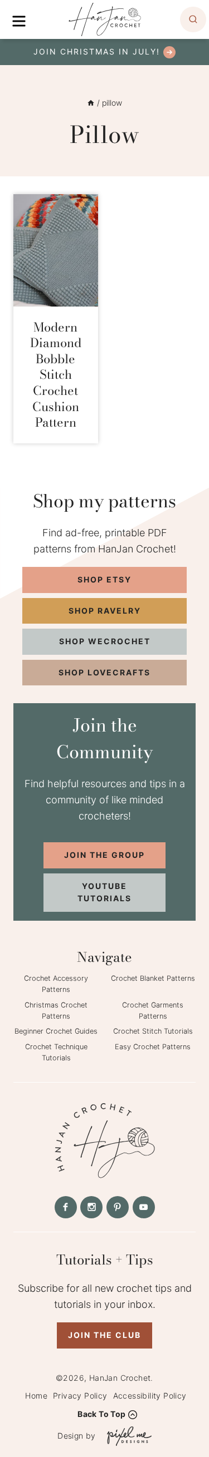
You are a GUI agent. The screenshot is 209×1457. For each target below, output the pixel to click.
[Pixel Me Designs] (126, 1436)
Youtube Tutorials (104, 892)
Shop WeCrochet (104, 641)
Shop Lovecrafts (104, 672)
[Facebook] (66, 1207)
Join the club (104, 1335)
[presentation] (55, 250)
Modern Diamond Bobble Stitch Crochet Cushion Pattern (55, 375)
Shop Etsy (104, 579)
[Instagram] (91, 1207)
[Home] (91, 102)
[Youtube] (144, 1207)
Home (36, 1395)
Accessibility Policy (150, 1395)
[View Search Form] (193, 20)
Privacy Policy (80, 1395)
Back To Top (101, 1414)
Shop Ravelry (105, 610)
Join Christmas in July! (96, 51)
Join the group (104, 855)
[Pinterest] (117, 1207)
